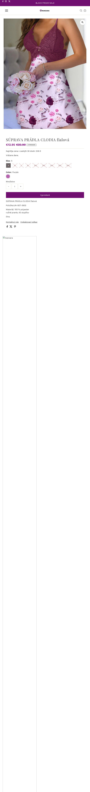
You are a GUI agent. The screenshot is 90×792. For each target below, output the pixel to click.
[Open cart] (85, 10)
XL (28, 165)
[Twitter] (9, 3)
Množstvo (10, 181)
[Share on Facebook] (7, 227)
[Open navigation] (13, 10)
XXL (35, 165)
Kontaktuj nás (12, 222)
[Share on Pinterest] (15, 227)
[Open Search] (81, 10)
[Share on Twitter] (11, 227)
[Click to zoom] (82, 22)
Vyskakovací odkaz (28, 222)
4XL (51, 165)
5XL (60, 165)
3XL (43, 165)
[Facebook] (3, 3)
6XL (68, 165)
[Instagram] (5, 3)
